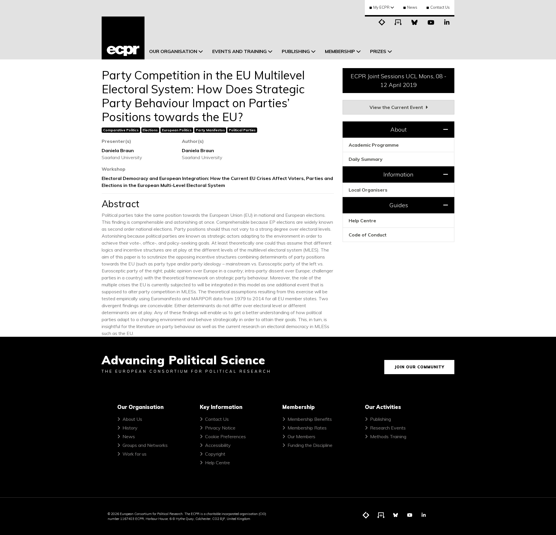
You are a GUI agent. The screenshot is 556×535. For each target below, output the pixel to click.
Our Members (301, 436)
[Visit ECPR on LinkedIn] (446, 22)
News (412, 7)
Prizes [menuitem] (378, 51)
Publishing (380, 419)
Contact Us (440, 7)
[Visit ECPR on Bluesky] (414, 22)
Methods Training (388, 436)
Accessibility (218, 445)
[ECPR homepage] (123, 38)
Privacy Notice (220, 428)
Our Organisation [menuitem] (173, 51)
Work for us (134, 454)
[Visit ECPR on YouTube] (430, 22)
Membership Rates (307, 428)
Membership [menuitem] (340, 51)
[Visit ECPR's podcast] (398, 22)
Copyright (215, 454)
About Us (132, 419)
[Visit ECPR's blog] (381, 22)
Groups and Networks (145, 445)
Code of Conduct (368, 235)
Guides (398, 205)
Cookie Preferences (225, 436)
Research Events (388, 428)
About (398, 129)
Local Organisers (368, 190)
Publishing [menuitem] (296, 51)
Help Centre (362, 220)
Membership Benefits (310, 419)
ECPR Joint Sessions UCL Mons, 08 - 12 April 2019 (399, 80)
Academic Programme (374, 145)
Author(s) (193, 141)
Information (398, 174)
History (130, 428)
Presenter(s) (116, 141)
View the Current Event (397, 107)
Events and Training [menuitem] (239, 51)
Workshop (113, 169)
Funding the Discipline (310, 445)
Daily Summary (366, 159)
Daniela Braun (118, 150)
